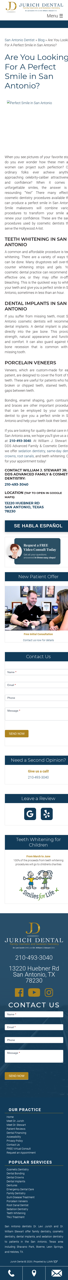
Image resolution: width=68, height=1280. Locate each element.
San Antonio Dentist (20, 40)
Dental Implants (16, 1181)
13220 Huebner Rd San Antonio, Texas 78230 (24, 507)
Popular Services (30, 1162)
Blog (41, 40)
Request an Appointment (21, 1152)
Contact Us (13, 1144)
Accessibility (14, 1136)
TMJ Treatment (16, 1217)
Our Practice (25, 1109)
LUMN (50, 1261)
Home (10, 1116)
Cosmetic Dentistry (18, 1169)
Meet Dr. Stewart (16, 1124)
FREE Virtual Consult (19, 1148)
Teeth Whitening (16, 1213)
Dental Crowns (15, 1177)
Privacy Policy (15, 1140)
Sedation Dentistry (17, 1209)
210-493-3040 (20, 441)
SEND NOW (17, 733)
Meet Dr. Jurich (15, 1120)
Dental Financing (16, 1132)
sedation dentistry (31, 451)
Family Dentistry (16, 1193)
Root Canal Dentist (18, 1205)
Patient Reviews (16, 1128)
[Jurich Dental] (41, 7)
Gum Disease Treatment (21, 1197)
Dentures (12, 1185)
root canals (25, 456)
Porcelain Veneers (17, 1201)
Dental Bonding (16, 1173)
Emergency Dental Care (20, 1189)
